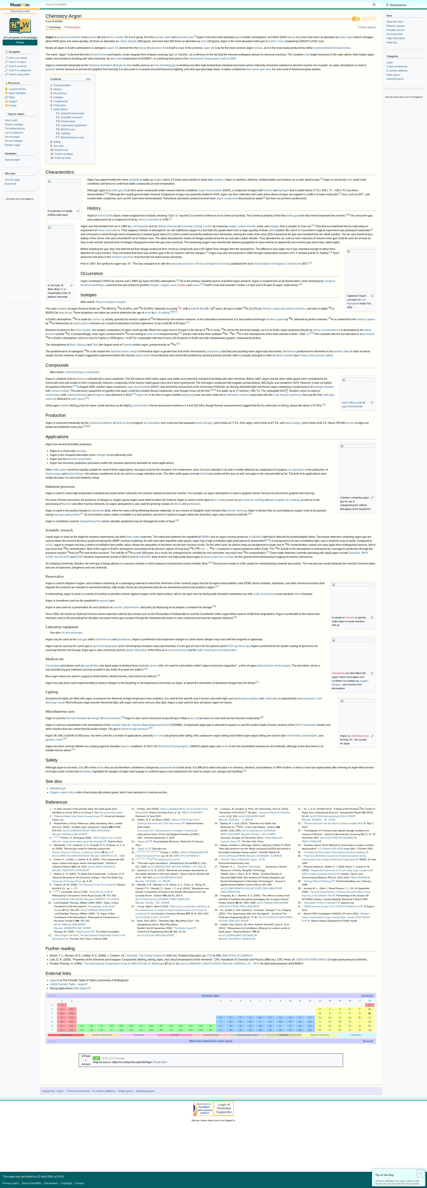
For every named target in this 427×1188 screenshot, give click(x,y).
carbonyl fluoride (76, 394)
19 (311, 333)
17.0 (139, 859)
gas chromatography (105, 646)
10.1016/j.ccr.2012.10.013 (153, 917)
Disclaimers (51, 1183)
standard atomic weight (124, 351)
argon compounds (227, 198)
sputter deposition (136, 650)
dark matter (133, 536)
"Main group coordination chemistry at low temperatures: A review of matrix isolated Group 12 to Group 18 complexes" (172, 910)
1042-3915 (240, 920)
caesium (350, 617)
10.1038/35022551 (77, 830)
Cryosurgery (53, 665)
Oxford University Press (147, 855)
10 (313, 225)
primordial (368, 334)
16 (300, 284)
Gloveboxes (338, 673)
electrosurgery (282, 665)
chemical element (69, 37)
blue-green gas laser (259, 69)
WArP (364, 552)
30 (268, 540)
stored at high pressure (134, 728)
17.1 (144, 859)
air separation (152, 422)
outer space (78, 398)
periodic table (163, 37)
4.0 (55, 837)
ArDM (49, 556)
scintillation (255, 536)
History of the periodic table (315, 355)
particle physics (306, 698)
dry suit (194, 718)
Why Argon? (81, 988)
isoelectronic (53, 394)
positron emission (295, 308)
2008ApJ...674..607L (193, 866)
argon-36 (209, 47)
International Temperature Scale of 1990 (212, 58)
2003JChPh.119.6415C (74, 870)
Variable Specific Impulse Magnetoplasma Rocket (140, 724)
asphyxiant (166, 767)
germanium (193, 503)
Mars (73, 344)
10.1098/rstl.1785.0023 (68, 899)
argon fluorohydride (352, 406)
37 (257, 682)
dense (100, 767)
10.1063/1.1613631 (102, 866)
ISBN (184, 812)
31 (268, 552)
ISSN (265, 888)
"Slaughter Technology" (249, 866)
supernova (295, 394)
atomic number (115, 37)
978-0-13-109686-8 (240, 955)
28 (250, 513)
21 (75, 386)
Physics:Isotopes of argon (111, 302)
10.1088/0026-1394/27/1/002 (202, 963)
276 (209, 955)
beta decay (65, 312)
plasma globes (250, 698)
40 (150, 728)
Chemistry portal (20, 11)
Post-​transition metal (247, 1035)
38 (122, 717)
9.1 (59, 891)
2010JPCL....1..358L (239, 819)
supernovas (343, 47)
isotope (258, 47)
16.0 (139, 851)
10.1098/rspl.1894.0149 (97, 910)
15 (202, 284)
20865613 (232, 891)
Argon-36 (141, 394)
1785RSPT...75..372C (105, 899)
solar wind (152, 334)
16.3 (153, 851)
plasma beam (265, 665)
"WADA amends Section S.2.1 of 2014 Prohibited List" (332, 906)
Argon (53, 980)
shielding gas (168, 65)
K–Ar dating (162, 312)
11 (207, 252)
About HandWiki (31, 1183)
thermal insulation (76, 718)
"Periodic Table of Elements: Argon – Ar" (242, 859)
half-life (195, 308)
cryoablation (92, 665)
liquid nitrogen (204, 422)
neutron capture (275, 319)
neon (204, 41)
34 (214, 606)
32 (210, 562)
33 (217, 586)
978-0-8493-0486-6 (314, 959)
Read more (160, 1062)
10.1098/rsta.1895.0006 (70, 924)
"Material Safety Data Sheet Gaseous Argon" (77, 816)
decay (142, 47)
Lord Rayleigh (139, 226)
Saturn (127, 344)
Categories (48, 1091)
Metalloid (283, 1035)
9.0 (55, 891)
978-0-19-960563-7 (190, 855)
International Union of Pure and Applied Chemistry (200, 263)
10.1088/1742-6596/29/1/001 (71, 855)
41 (73, 749)
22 (214, 390)
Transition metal (211, 1035)
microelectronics (177, 650)
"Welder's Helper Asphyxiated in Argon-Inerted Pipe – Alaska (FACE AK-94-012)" (336, 917)
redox (297, 593)
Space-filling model (352, 402)
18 (180, 333)
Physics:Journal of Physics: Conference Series (76, 852)
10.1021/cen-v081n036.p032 (156, 935)
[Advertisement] (20, 252)
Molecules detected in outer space (211, 1041)
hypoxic (125, 746)
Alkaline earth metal (102, 1035)
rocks (148, 312)
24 (87, 398)
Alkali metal (66, 1035)
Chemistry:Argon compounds (82, 372)
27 (82, 513)
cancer (153, 665)
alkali (272, 230)
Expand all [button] (10, 183)
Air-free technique (72, 632)
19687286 (251, 906)
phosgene (98, 394)
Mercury (81, 344)
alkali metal (142, 355)
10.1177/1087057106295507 (339, 837)
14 (178, 280)
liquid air (121, 65)
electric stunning (237, 510)
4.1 (59, 837)
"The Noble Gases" (183, 928)
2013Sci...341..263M (156, 902)
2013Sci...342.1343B (262, 834)
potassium (213, 351)
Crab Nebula (280, 394)
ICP (231, 646)
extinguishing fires (90, 521)
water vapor (346, 37)
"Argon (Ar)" (143, 841)
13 (310, 263)
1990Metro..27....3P (245, 963)
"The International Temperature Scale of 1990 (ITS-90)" (115, 963)
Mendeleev (289, 351)
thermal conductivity (79, 459)
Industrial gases (145, 1091)
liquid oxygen (293, 422)
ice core (158, 735)
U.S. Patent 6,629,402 (329, 848)
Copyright (66, 1183)
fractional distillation (100, 65)
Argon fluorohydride (210, 190)
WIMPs (205, 536)
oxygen (158, 179)
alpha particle (81, 323)
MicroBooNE (142, 556)
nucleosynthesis (323, 47)
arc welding (221, 499)
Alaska (87, 771)
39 (262, 717)
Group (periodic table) (110, 812)
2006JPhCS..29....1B (111, 855)
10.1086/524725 (159, 866)
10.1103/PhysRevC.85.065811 (239, 935)
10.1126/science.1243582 (259, 830)
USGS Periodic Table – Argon (67, 984)
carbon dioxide (128, 41)
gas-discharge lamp (358, 735)
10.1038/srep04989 (233, 855)
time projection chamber (220, 556)
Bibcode (56, 834)
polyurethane (131, 607)
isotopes (62, 308)
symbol (92, 37)
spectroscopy (242, 646)
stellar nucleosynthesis (326, 330)
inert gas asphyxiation (67, 514)
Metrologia (158, 963)
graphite (50, 69)
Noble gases (125, 1091)
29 (177, 520)
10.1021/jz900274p (252, 816)
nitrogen (219, 179)
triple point (116, 58)
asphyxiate (97, 510)
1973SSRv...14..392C (156, 881)
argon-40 (112, 47)
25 (324, 404)
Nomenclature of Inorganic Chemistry (276, 263)
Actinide (175, 1035)
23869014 (181, 899)
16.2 (149, 851)
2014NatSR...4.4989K (268, 855)
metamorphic (309, 735)
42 (245, 770)
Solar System (83, 330)
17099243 (313, 841)
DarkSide (354, 552)
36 (145, 668)
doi (64, 830)
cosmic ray (98, 319)
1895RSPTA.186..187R (76, 928)
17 (175, 311)
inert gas (81, 451)
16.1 (144, 851)
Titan (95, 344)
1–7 (73, 888)
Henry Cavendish (148, 219)
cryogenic (330, 281)
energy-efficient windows (105, 718)
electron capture (271, 308)
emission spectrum (122, 257)
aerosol (103, 600)
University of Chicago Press (66, 881)
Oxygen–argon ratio (61, 792)
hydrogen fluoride (323, 386)
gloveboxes (124, 639)
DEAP (78, 556)
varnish (117, 607)
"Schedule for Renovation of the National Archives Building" (335, 852)
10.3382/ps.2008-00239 (273, 902)
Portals (20, 42)
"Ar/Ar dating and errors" (162, 859)
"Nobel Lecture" (84, 931)
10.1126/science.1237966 (152, 899)
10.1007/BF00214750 (168, 877)
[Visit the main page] (20, 25)
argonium (187, 394)
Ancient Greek (98, 54)
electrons (81, 378)
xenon (196, 285)
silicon (177, 503)
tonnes (350, 422)
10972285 (102, 830)
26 (88, 426)
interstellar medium (238, 394)
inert (156, 65)
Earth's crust (276, 41)
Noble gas (356, 1035)
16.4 (158, 851)
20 (178, 343)
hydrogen (283, 190)
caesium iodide (60, 390)
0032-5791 (230, 906)
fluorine (267, 190)
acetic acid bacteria (264, 593)
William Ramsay (167, 226)
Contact (79, 1183)
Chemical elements (78, 1091)
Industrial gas (58, 788)
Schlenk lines (104, 639)
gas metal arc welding (251, 499)
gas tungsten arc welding (284, 499)
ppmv (291, 37)
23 (134, 394)
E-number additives (103, 1091)
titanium (66, 503)
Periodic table (210, 995)
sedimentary (293, 735)
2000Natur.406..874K (73, 834)
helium (204, 473)
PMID (93, 830)
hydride (64, 405)
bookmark (369, 18)
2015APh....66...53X (322, 819)
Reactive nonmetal (320, 1035)
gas (238, 37)
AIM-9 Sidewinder (305, 724)
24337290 (232, 834)
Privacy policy (11, 1183)
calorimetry (271, 698)
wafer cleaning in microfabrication (217, 650)
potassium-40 (158, 47)
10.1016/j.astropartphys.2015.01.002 (333, 816)
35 (235, 617)
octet (307, 54)
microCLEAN (61, 556)
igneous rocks (54, 739)
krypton (182, 285)
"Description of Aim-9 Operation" (321, 902)
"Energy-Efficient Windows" (318, 881)
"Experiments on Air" (99, 891)
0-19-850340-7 (195, 812)
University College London (196, 226)
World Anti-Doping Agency (173, 746)
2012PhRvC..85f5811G (241, 938)
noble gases (60, 469)
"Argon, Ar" (143, 848)
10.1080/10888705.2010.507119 (241, 888)
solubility (134, 179)
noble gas (187, 37)
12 (330, 252)
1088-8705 (274, 888)
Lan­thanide (138, 1035)
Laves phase (140, 405)
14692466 (362, 877)
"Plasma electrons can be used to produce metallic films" (333, 823)
